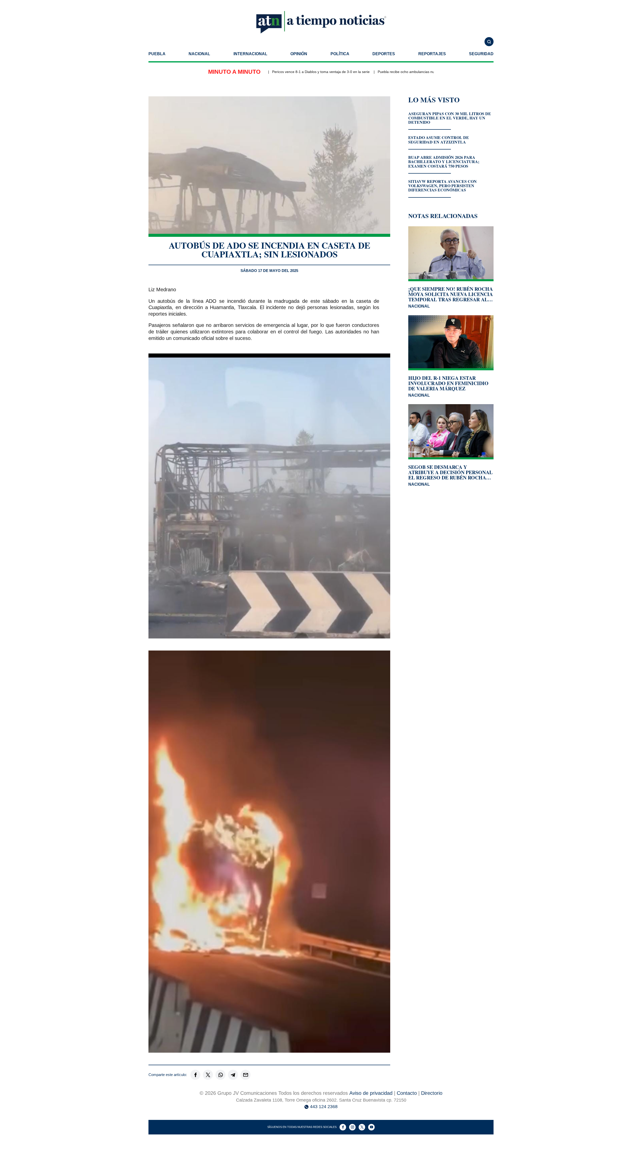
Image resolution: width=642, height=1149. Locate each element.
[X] (362, 1127)
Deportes (383, 54)
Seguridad (481, 54)
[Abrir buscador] (489, 41)
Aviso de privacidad (370, 1093)
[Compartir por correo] (245, 1075)
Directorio (431, 1093)
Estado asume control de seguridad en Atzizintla (438, 139)
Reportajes (432, 54)
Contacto (407, 1093)
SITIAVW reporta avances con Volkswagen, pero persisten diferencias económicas (442, 185)
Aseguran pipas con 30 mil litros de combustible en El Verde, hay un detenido (449, 118)
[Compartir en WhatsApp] (220, 1075)
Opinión (298, 54)
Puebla (157, 54)
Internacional (250, 54)
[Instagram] (352, 1127)
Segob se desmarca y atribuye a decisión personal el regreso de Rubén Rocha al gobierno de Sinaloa (450, 472)
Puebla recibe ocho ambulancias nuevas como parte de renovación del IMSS (411, 72)
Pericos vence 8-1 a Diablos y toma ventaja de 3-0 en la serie (294, 72)
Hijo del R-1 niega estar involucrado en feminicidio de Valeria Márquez (448, 383)
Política (340, 54)
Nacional (199, 54)
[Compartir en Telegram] (233, 1075)
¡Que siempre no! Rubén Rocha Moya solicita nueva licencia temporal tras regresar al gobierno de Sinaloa (450, 294)
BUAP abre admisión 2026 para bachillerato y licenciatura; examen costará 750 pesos (443, 161)
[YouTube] (371, 1127)
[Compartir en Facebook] (195, 1075)
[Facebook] (343, 1127)
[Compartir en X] (208, 1075)
